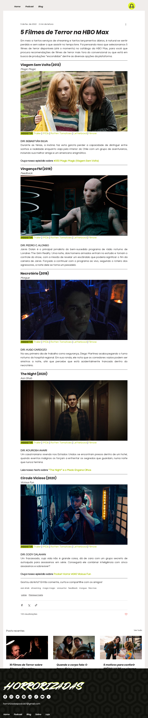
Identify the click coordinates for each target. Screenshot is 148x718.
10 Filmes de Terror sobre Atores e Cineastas (26, 666)
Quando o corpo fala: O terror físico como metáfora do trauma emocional (72, 667)
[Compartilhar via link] (36, 605)
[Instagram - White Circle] (11, 697)
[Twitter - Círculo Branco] (18, 697)
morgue (83, 588)
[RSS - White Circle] (49, 697)
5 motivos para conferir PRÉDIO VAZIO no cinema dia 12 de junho (119, 667)
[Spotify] (24, 697)
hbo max (92, 588)
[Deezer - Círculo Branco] (30, 697)
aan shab (25, 588)
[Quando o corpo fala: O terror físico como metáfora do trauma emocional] (74, 647)
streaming (36, 588)
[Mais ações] (125, 24)
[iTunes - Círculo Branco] (36, 697)
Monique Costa (36, 595)
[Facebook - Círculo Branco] (5, 697)
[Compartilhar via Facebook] (22, 605)
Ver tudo (138, 630)
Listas (24, 595)
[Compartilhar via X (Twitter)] (29, 605)
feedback (72, 588)
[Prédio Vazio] (121, 647)
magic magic (49, 588)
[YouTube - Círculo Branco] (42, 697)
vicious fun (62, 588)
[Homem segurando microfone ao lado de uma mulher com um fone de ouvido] (27, 647)
